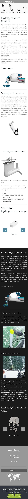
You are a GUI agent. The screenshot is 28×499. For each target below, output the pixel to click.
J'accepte (11, 494)
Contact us (14, 461)
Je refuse (17, 494)
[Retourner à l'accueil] (9, 1)
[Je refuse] (26, 492)
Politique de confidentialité (14, 496)
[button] (23, 1)
